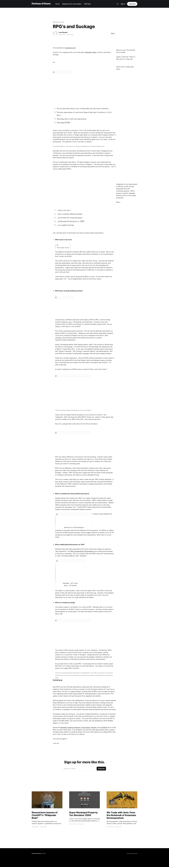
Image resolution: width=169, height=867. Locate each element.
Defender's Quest (90, 52)
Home (57, 4)
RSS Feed (87, 4)
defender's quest (58, 22)
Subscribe (132, 4)
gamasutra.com (70, 48)
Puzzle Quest (85, 727)
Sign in (123, 4)
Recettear (64, 727)
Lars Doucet (63, 32)
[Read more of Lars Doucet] (55, 33)
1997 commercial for (82, 551)
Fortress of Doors (41, 4)
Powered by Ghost (132, 853)
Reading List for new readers (71, 4)
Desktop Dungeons (74, 727)
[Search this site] (117, 3)
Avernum (94, 727)
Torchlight (103, 727)
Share (113, 33)
